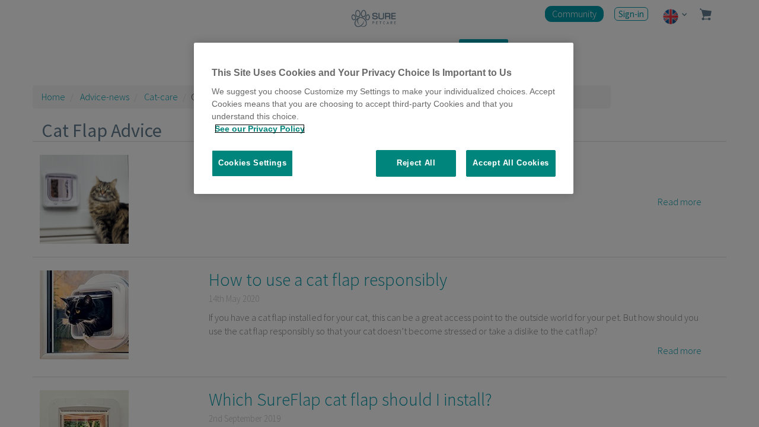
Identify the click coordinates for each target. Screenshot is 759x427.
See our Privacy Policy (260, 128)
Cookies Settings (252, 162)
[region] (383, 118)
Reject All (416, 162)
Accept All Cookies (511, 162)
